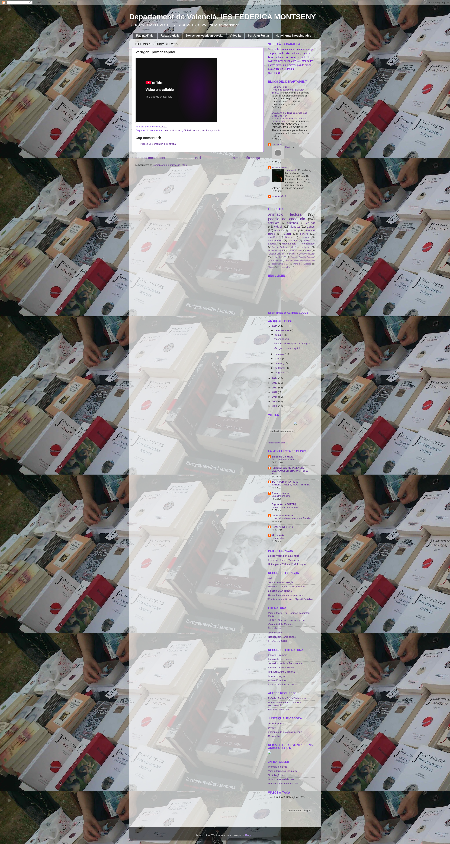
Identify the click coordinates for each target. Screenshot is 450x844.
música (293, 240)
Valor (307, 240)
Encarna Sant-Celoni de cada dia (300, 260)
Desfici (289, 147)
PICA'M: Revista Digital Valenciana (287, 698)
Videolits (235, 35)
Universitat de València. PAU (284, 783)
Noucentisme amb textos (282, 637)
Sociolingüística (276, 775)
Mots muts (278, 535)
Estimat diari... (279, 538)
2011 (275, 392)
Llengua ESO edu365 (280, 590)
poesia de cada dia (286, 219)
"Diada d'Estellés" (276, 254)
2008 (275, 406)
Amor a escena (281, 493)
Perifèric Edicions (282, 527)
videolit (216, 130)
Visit (276, 443)
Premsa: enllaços (277, 766)
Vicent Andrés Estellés (280, 624)
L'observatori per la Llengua (283, 556)
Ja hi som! (291, 170)
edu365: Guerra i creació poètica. (286, 620)
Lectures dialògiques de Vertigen (292, 343)
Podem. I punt (280, 87)
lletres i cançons (277, 676)
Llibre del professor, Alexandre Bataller (291, 518)
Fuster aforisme (275, 250)
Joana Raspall (295, 250)
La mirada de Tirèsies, (280, 659)
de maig (279, 354)
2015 (275, 326)
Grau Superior (276, 723)
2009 (275, 401)
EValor (287, 234)
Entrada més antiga (245, 158)
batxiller (293, 230)
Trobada (305, 237)
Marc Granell (275, 628)
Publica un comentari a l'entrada (158, 144)
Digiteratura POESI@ (284, 504)
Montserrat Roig (284, 267)
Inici (198, 158)
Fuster (292, 254)
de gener (280, 372)
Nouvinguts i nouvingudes (293, 35)
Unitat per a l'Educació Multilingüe (287, 564)
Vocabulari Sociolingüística (283, 771)
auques (272, 243)
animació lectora (173, 130)
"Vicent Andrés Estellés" (284, 247)
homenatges (275, 240)
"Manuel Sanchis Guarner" (303, 257)
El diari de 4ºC (280, 167)
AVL (270, 578)
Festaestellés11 (279, 257)
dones (311, 226)
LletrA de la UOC (277, 641)
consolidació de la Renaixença (285, 663)
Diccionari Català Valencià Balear (286, 586)
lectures (278, 230)
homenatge (308, 243)
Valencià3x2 (279, 196)
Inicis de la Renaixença (281, 667)
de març (280, 363)
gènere (304, 234)
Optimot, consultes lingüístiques (285, 595)
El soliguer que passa (283, 459)
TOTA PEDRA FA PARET (286, 482)
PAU (309, 250)
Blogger (249, 835)
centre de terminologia (280, 582)
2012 (275, 387)
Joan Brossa (275, 632)
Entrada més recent (150, 158)
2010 (275, 396)
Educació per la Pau (279, 709)
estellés (272, 237)
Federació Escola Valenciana (284, 560)
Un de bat (277, 144)
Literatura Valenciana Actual (283, 684)
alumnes (292, 222)
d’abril (278, 358)
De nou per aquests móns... (286, 507)
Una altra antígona (281, 496)
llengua (295, 226)
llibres (288, 237)
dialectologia (289, 243)
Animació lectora (277, 680)
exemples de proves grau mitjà (285, 732)
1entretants (305, 247)
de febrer (280, 368)
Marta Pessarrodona (302, 264)
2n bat (310, 222)
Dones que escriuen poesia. (204, 35)
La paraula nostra (282, 515)
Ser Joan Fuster (258, 35)
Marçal (271, 267)
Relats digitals (170, 35)
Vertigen (206, 130)
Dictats (272, 727)
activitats (273, 222)
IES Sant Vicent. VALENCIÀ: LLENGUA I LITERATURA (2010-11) (290, 471)
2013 (275, 383)
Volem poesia (281, 339)
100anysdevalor (307, 254)
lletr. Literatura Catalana (281, 672)
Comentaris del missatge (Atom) (170, 165)
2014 (275, 378)
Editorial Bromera (277, 655)
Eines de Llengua (282, 456)
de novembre (282, 330)
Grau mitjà (274, 736)
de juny (279, 335)
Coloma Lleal (276, 260)
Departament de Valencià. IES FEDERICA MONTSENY (222, 17)
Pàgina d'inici (145, 35)
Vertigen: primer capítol (287, 348)
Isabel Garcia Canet (280, 264)
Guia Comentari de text (281, 779)
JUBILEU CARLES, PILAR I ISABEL (291, 484)
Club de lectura (192, 130)
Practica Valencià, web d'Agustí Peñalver (290, 599)
